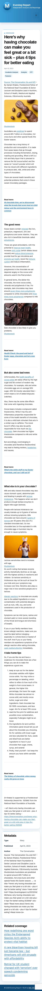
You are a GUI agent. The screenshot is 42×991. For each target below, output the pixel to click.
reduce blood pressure (24, 253)
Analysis (24, 72)
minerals (25, 229)
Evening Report (21, 5)
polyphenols (9, 240)
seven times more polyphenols (22, 291)
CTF (31, 72)
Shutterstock (9, 126)
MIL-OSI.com (33, 988)
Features (8, 76)
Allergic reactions (11, 596)
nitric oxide (16, 251)
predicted (20, 131)
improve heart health (22, 248)
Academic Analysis (11, 72)
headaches (31, 448)
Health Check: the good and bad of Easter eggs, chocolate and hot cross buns (19, 356)
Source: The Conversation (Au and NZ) (19, 82)
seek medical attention (13, 648)
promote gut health (12, 259)
